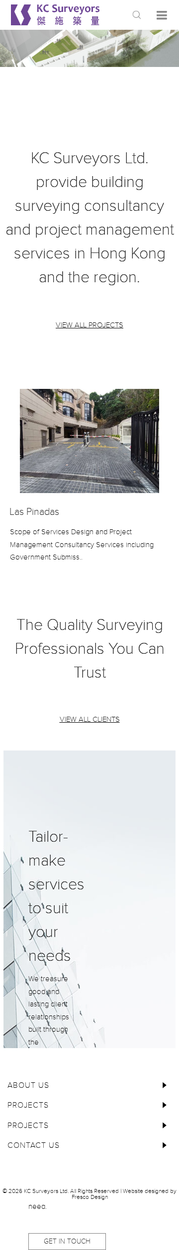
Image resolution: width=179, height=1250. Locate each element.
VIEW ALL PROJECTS (89, 324)
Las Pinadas (34, 512)
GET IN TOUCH (67, 1241)
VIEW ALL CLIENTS (90, 719)
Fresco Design (90, 1196)
